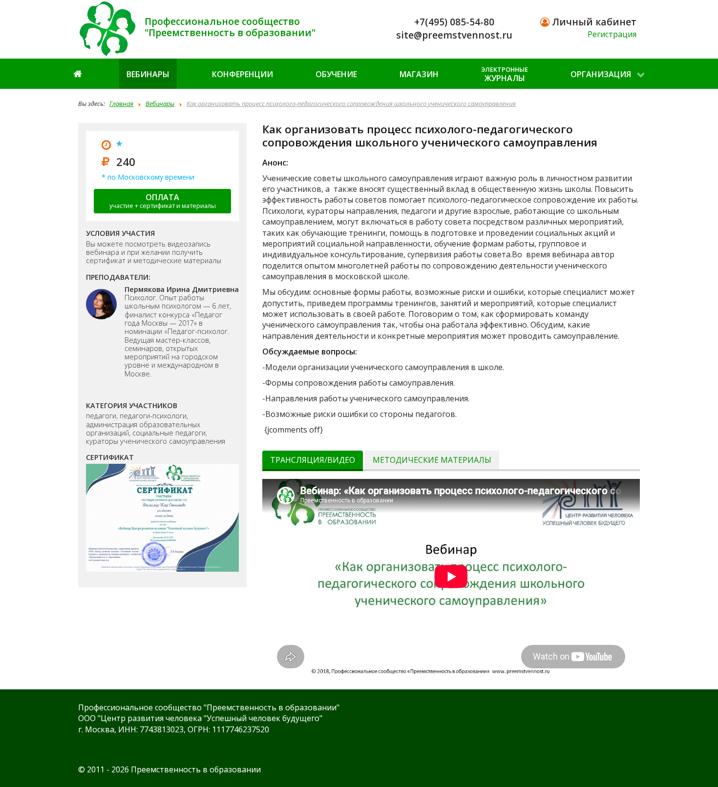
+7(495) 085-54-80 (454, 21)
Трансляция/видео (312, 460)
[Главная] (78, 73)
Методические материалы (432, 460)
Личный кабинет (592, 21)
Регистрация (612, 34)
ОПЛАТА (162, 201)
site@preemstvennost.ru (454, 34)
